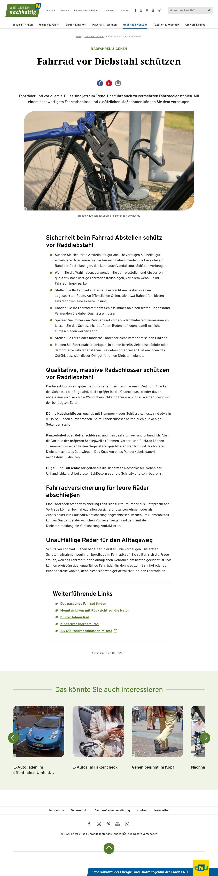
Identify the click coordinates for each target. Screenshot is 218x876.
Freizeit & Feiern (49, 25)
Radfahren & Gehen (109, 49)
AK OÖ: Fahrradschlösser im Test (86, 631)
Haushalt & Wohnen (104, 25)
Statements (109, 11)
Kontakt (124, 11)
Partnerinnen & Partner (86, 11)
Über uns (64, 11)
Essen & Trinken (22, 25)
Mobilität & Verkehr (135, 25)
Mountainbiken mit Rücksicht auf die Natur (94, 610)
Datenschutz (79, 810)
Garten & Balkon (75, 25)
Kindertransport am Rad (79, 624)
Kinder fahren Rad (74, 617)
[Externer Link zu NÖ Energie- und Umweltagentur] (152, 868)
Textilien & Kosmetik (166, 25)
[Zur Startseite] (20, 10)
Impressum (56, 810)
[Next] (204, 737)
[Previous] (13, 737)
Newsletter (161, 810)
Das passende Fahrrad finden (83, 604)
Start (78, 36)
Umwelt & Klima (195, 25)
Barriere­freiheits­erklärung (112, 810)
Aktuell (51, 11)
